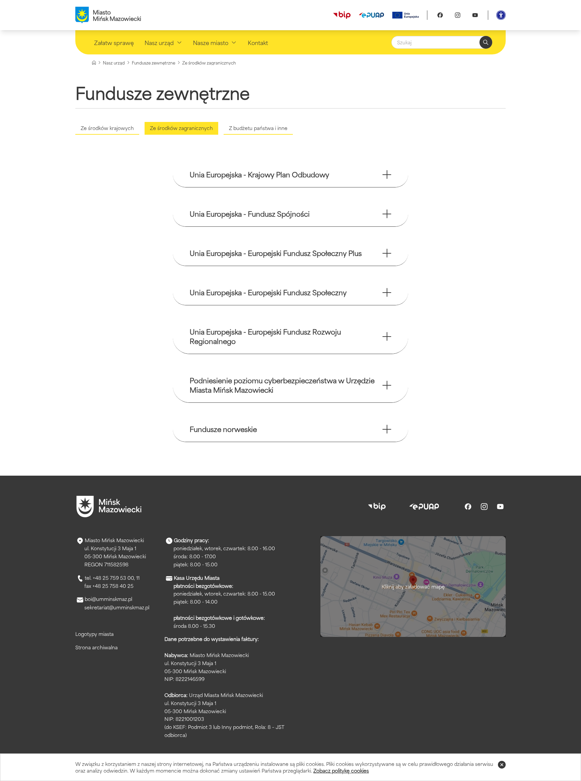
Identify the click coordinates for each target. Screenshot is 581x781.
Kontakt (258, 42)
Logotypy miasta (94, 634)
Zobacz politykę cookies (341, 770)
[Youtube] (475, 15)
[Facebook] (440, 15)
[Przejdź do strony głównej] (109, 506)
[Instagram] (457, 15)
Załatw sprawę (114, 42)
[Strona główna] (94, 62)
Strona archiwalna (96, 647)
